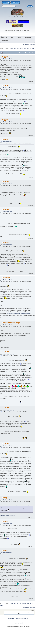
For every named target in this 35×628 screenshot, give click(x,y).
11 (14, 48)
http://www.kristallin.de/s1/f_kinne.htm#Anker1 (19, 313)
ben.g (5, 498)
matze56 (6, 86)
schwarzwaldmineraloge (11, 323)
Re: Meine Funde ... (8, 59)
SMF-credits (11, 622)
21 (28, 48)
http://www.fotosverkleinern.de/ (8, 515)
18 (24, 48)
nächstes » (32, 44)
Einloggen (6, 2)
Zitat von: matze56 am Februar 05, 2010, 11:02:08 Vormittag (14, 505)
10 (12, 48)
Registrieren (15, 2)
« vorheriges (26, 44)
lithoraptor (6, 277)
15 (20, 48)
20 (27, 48)
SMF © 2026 (17, 622)
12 (15, 48)
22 (30, 48)
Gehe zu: (32, 610)
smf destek (20, 623)
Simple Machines (24, 622)
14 (18, 48)
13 (17, 48)
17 (23, 48)
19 (25, 48)
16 (21, 48)
